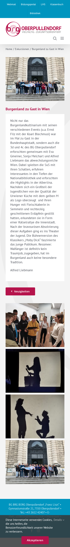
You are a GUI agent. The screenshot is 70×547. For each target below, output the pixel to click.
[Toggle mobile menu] (62, 38)
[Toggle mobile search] (55, 38)
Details (58, 520)
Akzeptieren (35, 540)
